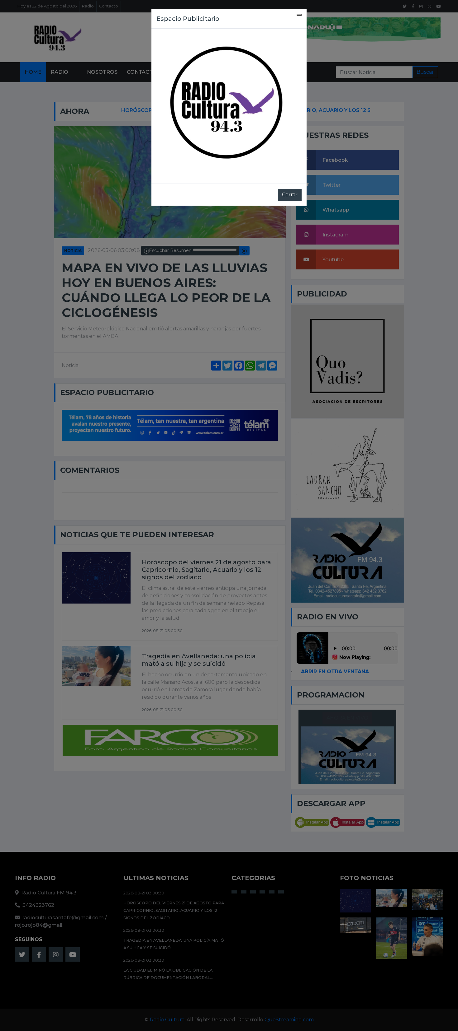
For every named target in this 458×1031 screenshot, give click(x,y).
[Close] (299, 15)
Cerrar (290, 195)
